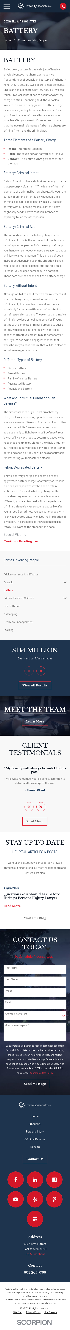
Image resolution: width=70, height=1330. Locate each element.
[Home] (35, 6)
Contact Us (35, 1159)
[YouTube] (15, 1199)
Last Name (11, 979)
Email (8, 1002)
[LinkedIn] (35, 1179)
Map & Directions (34, 1254)
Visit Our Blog (35, 918)
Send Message (35, 1084)
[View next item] (41, 671)
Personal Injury (35, 1131)
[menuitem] (35, 574)
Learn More (35, 721)
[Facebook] (15, 1179)
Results (35, 1146)
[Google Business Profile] (35, 1219)
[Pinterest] (54, 1199)
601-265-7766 (35, 1272)
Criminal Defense (34, 1139)
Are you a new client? (17, 1013)
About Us (35, 1124)
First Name (11, 967)
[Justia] (54, 1179)
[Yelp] (35, 1199)
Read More (34, 821)
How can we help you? (17, 1025)
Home (35, 1116)
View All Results (35, 685)
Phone (8, 990)
